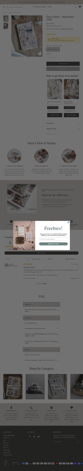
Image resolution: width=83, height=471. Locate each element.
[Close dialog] (68, 222)
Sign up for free (53, 244)
